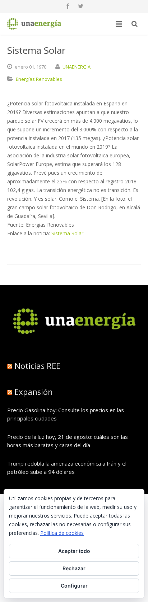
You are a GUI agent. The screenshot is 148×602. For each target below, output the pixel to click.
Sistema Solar (67, 233)
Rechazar (74, 568)
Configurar (74, 586)
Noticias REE (37, 365)
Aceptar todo (74, 551)
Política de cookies (62, 532)
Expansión (33, 391)
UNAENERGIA (77, 67)
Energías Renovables (39, 79)
